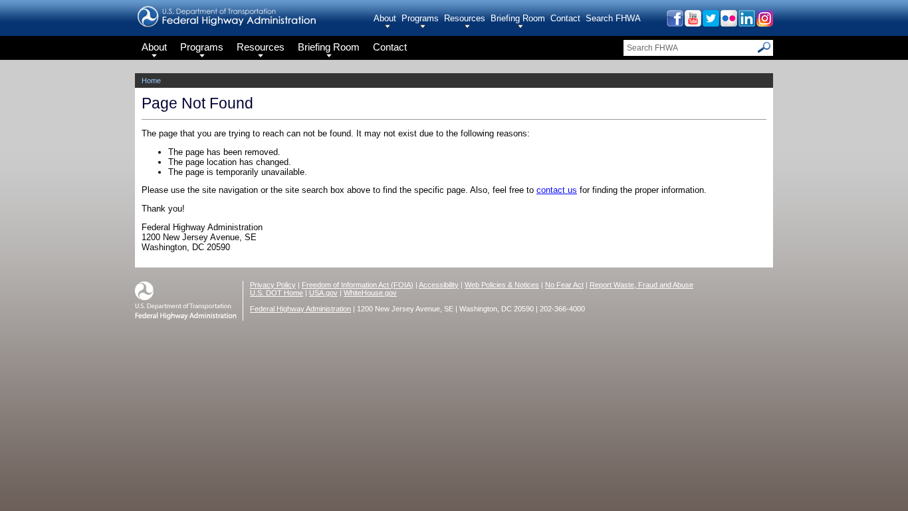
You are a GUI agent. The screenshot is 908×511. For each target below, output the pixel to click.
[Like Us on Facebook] (674, 23)
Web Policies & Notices (502, 285)
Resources (464, 18)
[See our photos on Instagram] (764, 23)
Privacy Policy (273, 285)
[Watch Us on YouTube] (692, 23)
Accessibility (439, 285)
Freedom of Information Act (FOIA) (357, 285)
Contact (565, 18)
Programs (420, 18)
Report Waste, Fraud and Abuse (641, 285)
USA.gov (323, 293)
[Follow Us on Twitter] (710, 23)
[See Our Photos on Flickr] (728, 23)
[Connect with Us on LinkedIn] (746, 23)
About (385, 18)
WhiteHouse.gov (370, 293)
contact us (556, 190)
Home (151, 81)
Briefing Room (518, 18)
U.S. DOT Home (276, 293)
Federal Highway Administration (300, 309)
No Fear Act (564, 285)
